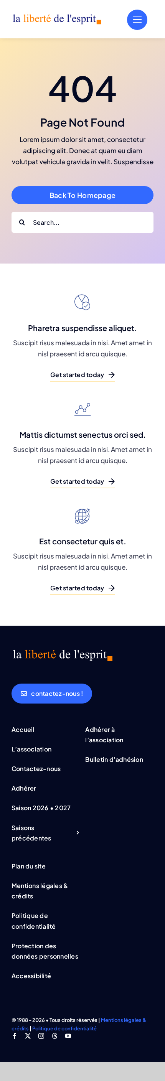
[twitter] (28, 1036)
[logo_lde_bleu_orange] (57, 16)
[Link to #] (137, 20)
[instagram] (41, 1036)
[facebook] (14, 1036)
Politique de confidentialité (64, 1028)
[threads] (55, 1036)
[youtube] (68, 1036)
